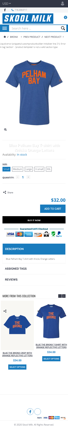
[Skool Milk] (10, 401)
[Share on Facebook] (16, 192)
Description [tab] (14, 249)
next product (53, 37)
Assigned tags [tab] (16, 268)
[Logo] (27, 18)
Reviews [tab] (11, 279)
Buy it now (34, 220)
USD (5, 4)
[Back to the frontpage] (4, 37)
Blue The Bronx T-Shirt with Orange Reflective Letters (51, 346)
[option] (17, 336)
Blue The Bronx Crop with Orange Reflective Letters (17, 354)
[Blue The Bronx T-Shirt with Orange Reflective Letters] (51, 321)
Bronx (14, 37)
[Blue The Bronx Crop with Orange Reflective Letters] (17, 325)
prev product (32, 37)
